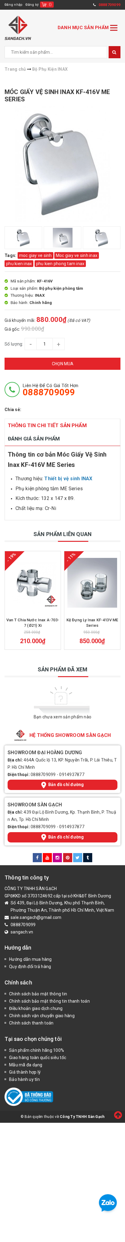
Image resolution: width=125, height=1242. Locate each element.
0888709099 (43, 774)
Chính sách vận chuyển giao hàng (42, 1015)
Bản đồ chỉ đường (66, 784)
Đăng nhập (13, 5)
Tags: (11, 255)
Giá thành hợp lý (25, 1072)
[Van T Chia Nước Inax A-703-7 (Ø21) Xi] (33, 582)
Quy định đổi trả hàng (30, 966)
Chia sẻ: (13, 409)
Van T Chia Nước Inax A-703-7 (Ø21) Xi (32, 623)
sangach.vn (22, 932)
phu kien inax (19, 263)
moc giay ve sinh (35, 255)
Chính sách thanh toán (31, 1023)
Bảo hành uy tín (24, 1079)
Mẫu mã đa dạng (25, 1064)
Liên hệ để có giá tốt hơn (50, 390)
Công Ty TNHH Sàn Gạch (82, 1117)
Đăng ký (32, 5)
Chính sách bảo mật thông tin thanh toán (49, 1001)
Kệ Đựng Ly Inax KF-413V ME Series (92, 623)
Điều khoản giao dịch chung (36, 1008)
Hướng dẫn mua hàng (30, 959)
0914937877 (71, 774)
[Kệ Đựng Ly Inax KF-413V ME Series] (92, 582)
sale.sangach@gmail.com (36, 917)
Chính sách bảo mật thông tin (38, 993)
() (50, 4)
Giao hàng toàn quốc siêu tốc (37, 1057)
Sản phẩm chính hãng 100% (36, 1050)
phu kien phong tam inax (60, 263)
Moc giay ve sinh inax (76, 255)
